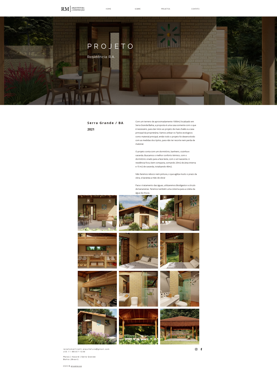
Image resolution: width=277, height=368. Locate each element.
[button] (97, 213)
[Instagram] (196, 349)
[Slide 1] (138, 97)
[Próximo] (259, 61)
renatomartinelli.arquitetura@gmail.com (86, 349)
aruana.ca (76, 366)
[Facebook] (201, 349)
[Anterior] (18, 61)
